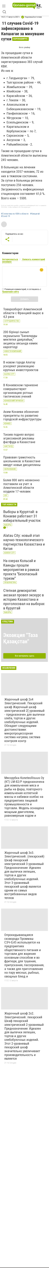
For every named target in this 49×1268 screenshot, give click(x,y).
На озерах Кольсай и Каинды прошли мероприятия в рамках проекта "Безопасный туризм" (21, 570)
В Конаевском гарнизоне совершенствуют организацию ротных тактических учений (20, 390)
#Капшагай (35, 214)
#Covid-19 (5, 216)
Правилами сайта (10, 291)
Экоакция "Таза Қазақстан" (20, 638)
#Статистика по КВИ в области (14, 214)
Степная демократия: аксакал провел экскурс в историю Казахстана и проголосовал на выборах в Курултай (24, 599)
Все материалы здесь (24, 655)
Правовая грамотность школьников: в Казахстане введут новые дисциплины (22, 461)
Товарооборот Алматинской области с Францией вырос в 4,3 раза (23, 313)
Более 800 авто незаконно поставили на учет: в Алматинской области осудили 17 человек (21, 485)
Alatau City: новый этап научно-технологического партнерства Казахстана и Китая (24, 542)
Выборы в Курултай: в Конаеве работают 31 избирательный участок (22, 516)
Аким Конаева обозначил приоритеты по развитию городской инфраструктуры (22, 415)
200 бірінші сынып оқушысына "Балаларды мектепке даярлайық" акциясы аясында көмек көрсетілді (20, 339)
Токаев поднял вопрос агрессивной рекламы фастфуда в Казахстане (19, 438)
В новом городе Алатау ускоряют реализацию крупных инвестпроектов (20, 366)
